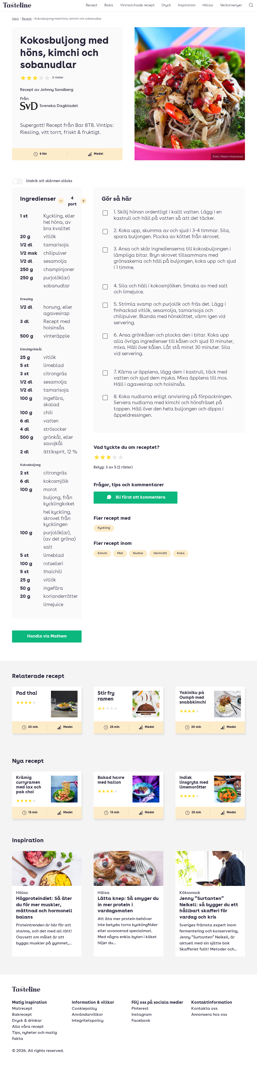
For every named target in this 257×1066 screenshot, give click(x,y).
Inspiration (187, 5)
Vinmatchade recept (137, 5)
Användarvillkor (87, 1015)
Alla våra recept (28, 1027)
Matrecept (22, 1009)
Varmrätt (160, 553)
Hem (15, 18)
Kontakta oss (204, 1009)
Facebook (141, 1021)
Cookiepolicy (84, 1009)
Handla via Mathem (47, 636)
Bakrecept (22, 1015)
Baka (108, 5)
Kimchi (102, 553)
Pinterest (140, 1009)
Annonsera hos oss (209, 1015)
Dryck (166, 5)
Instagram (142, 1015)
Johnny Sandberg (56, 90)
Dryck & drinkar (27, 1021)
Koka (180, 553)
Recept (91, 5)
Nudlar (138, 553)
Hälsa (208, 5)
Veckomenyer (231, 5)
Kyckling (104, 527)
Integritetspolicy (87, 1021)
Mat (120, 553)
